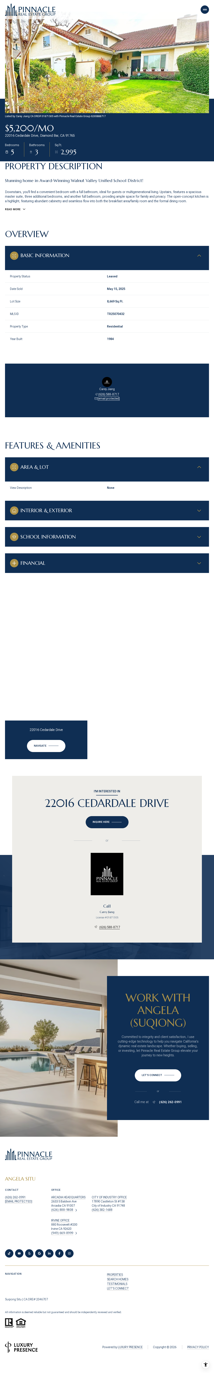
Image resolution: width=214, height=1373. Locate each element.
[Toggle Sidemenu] (205, 9)
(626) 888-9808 (62, 1209)
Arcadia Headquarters (68, 1197)
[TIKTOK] (9, 1253)
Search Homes (117, 1279)
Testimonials (117, 1284)
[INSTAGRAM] (69, 1253)
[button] (158, 1075)
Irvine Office (60, 1220)
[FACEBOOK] (59, 1253)
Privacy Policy (198, 1347)
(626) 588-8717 (108, 394)
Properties (115, 1274)
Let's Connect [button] (118, 1288)
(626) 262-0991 (170, 1102)
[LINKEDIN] (49, 1253)
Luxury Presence (130, 1347)
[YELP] (29, 1253)
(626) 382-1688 (102, 1209)
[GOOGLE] (39, 1253)
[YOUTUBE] (19, 1253)
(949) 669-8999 (62, 1233)
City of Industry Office (109, 1197)
